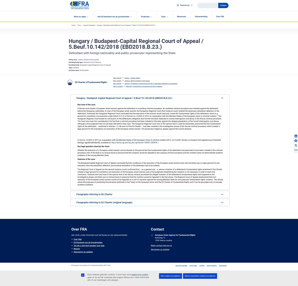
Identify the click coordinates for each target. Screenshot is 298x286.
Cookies (201, 265)
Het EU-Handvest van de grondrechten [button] (113, 17)
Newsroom (181, 16)
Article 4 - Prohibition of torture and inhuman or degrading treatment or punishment (151, 83)
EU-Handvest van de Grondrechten (88, 242)
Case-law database (89, 25)
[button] (296, 136)
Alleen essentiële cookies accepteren (200, 276)
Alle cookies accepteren (170, 276)
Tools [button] (163, 17)
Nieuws (77, 249)
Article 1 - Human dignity (132, 78)
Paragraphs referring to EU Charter (94, 194)
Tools (79, 25)
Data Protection (212, 265)
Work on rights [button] (80, 17)
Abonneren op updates (83, 252)
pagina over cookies (140, 275)
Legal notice (193, 265)
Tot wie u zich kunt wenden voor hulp (89, 246)
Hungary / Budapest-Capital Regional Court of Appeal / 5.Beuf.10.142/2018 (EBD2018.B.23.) (126, 25)
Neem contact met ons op (161, 245)
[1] (79, 140)
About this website (181, 265)
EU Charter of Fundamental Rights (91, 82)
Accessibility (223, 265)
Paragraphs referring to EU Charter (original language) (104, 202)
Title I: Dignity (117, 78)
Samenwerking (201, 16)
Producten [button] (145, 17)
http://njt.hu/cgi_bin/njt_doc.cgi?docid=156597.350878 (134, 142)
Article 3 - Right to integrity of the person (137, 81)
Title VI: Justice (117, 86)
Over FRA (220, 16)
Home (73, 25)
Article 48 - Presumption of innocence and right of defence (144, 86)
